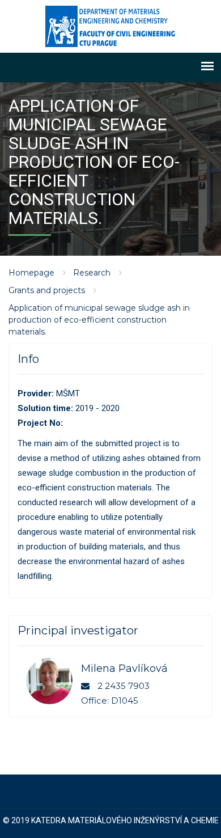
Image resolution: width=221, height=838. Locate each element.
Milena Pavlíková (124, 668)
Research (91, 273)
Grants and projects (46, 290)
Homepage (31, 273)
